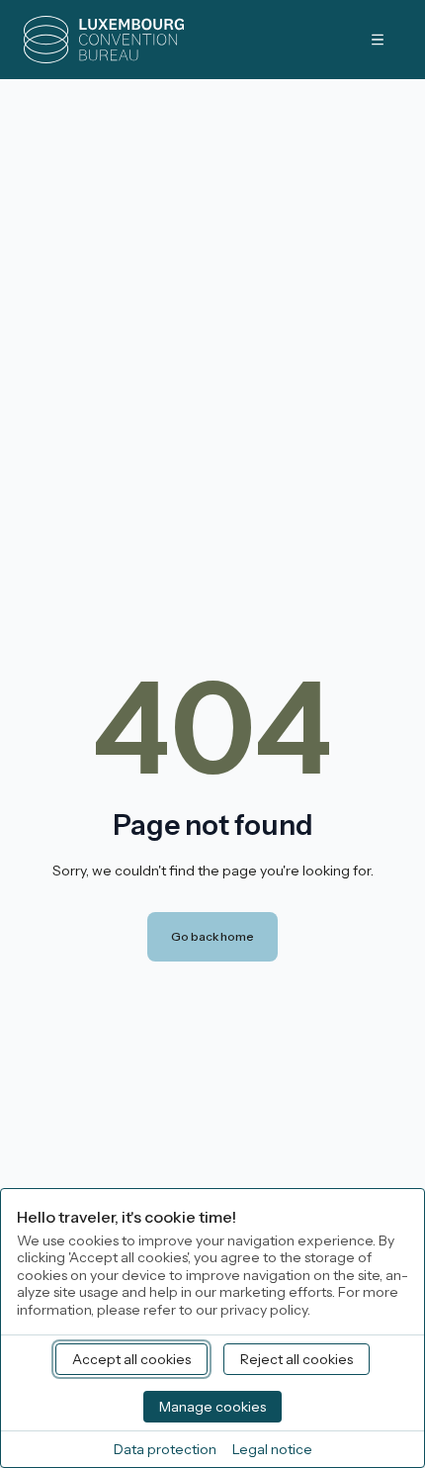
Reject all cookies (296, 1359)
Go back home (212, 936)
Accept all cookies (131, 1359)
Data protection (165, 1449)
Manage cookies (212, 1407)
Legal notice (272, 1449)
